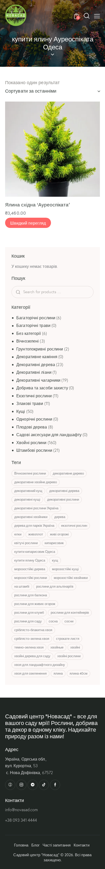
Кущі (20, 411)
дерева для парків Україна (34, 525)
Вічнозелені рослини (30, 473)
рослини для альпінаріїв (54, 586)
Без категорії (28, 333)
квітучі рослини (26, 543)
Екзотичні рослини (34, 395)
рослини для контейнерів (70, 612)
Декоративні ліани (33, 372)
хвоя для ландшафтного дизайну (39, 664)
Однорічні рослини (34, 419)
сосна (53, 621)
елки (17, 534)
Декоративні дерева (35, 364)
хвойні (75, 647)
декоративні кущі (27, 499)
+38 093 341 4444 (21, 820)
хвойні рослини (69, 656)
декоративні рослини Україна (36, 508)
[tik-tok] (44, 785)
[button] (97, 16)
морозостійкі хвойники (71, 577)
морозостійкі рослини (30, 577)
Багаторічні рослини (35, 317)
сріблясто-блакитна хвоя (33, 630)
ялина (58, 673)
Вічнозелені (27, 341)
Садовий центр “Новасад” (36, 854)
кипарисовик (54, 543)
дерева (59, 516)
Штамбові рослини (34, 450)
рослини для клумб (29, 612)
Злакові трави (29, 403)
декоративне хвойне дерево (35, 482)
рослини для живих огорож (34, 603)
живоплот (35, 534)
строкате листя (67, 638)
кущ (55, 560)
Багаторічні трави (33, 325)
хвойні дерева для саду (32, 656)
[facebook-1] (55, 785)
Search (26, 292)
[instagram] (21, 785)
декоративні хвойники (30, 516)
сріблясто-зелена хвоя (31, 638)
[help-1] (10, 785)
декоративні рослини (63, 499)
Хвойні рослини (31, 442)
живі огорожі (59, 534)
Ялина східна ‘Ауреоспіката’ (37, 204)
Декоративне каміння (36, 356)
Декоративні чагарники (38, 380)
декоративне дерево (68, 473)
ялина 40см (78, 673)
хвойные (56, 647)
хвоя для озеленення (30, 673)
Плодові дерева (31, 427)
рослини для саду (28, 621)
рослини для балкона (30, 595)
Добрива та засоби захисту (42, 387)
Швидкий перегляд (28, 223)
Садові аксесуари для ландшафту (49, 434)
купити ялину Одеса (29, 560)
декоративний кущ (28, 490)
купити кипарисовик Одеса (34, 551)
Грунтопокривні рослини (39, 348)
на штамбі (21, 586)
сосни (68, 621)
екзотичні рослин (74, 525)
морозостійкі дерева (29, 569)
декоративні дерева (64, 490)
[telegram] (33, 785)
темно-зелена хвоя (29, 647)
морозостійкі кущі (65, 569)
